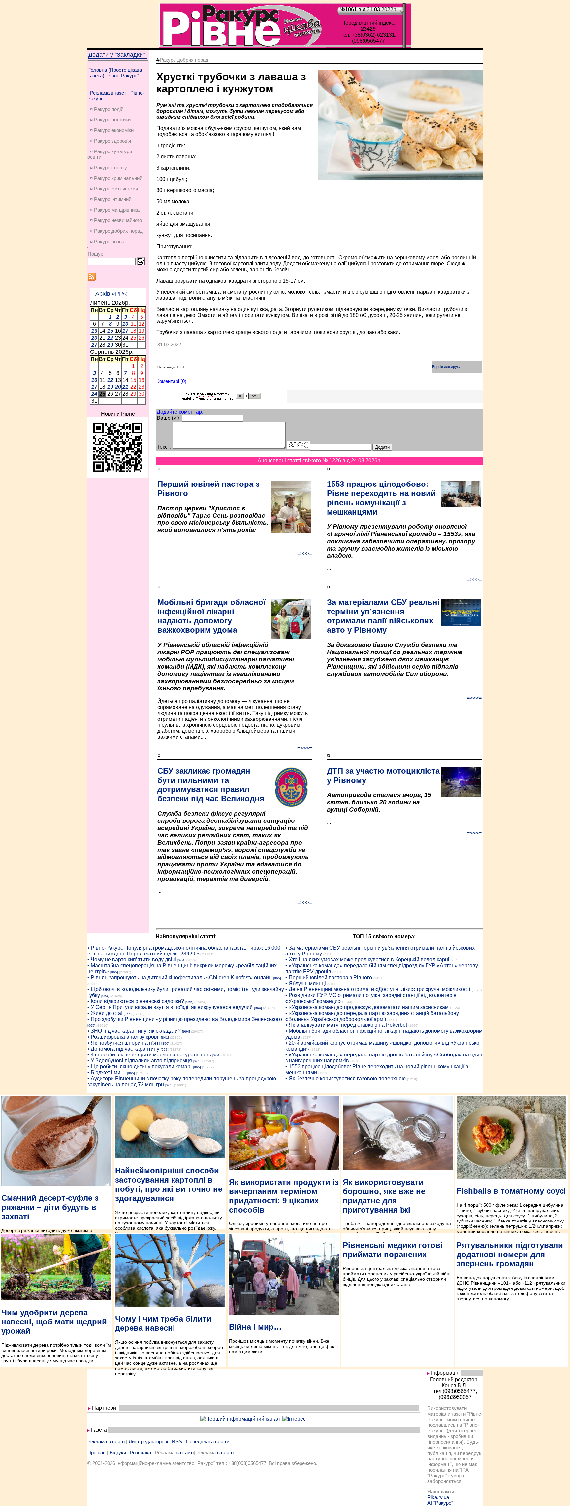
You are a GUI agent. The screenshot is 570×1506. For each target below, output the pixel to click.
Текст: (164, 447)
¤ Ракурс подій (106, 109)
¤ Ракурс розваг (108, 241)
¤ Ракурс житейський (114, 188)
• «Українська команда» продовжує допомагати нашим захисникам (367, 1007)
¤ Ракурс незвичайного (116, 220)
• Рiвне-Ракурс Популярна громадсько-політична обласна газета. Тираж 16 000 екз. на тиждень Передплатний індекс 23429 (183, 950)
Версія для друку (446, 367)
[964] (181, 960)
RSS (177, 1441)
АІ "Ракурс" (440, 1503)
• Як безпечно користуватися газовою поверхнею (345, 1078)
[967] (165, 1049)
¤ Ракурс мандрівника (115, 210)
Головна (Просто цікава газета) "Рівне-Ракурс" (115, 72)
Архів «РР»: (111, 293)
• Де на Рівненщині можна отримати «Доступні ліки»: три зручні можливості (377, 989)
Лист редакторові (148, 1441)
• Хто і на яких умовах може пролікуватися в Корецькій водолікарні (367, 959)
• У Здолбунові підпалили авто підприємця (139, 1060)
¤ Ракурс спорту (108, 167)
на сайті (185, 1452)
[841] (165, 1037)
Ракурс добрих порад (184, 60)
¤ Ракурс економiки (112, 130)
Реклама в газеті (106, 1441)
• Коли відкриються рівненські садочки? (135, 1001)
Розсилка (140, 1452)
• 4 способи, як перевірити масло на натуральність (149, 1054)
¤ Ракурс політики (110, 119)
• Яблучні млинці (305, 983)
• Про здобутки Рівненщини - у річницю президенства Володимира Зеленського (184, 1019)
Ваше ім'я (169, 418)
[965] (114, 972)
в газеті (225, 1452)
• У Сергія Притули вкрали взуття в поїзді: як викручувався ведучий (170, 1007)
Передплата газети (207, 1441)
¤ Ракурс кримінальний (116, 178)
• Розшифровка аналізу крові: (123, 1037)
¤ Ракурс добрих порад (116, 231)
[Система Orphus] (221, 399)
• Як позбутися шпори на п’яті (123, 1043)
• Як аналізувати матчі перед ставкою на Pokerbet (346, 1025)
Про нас (96, 1452)
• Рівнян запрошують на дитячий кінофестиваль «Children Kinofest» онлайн (179, 977)
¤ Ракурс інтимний (110, 199)
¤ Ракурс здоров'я (110, 141)
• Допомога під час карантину (123, 1049)
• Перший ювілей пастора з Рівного (328, 977)
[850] (165, 1043)
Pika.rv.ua (438, 1497)
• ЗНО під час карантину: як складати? (134, 1031)
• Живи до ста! (104, 1013)
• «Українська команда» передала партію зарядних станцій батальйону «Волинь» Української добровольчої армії (372, 1016)
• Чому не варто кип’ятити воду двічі (131, 959)
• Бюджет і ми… (106, 1072)
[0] (199, 954)
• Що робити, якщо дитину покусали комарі (139, 1066)
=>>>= (304, 553)
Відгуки (118, 1452)
